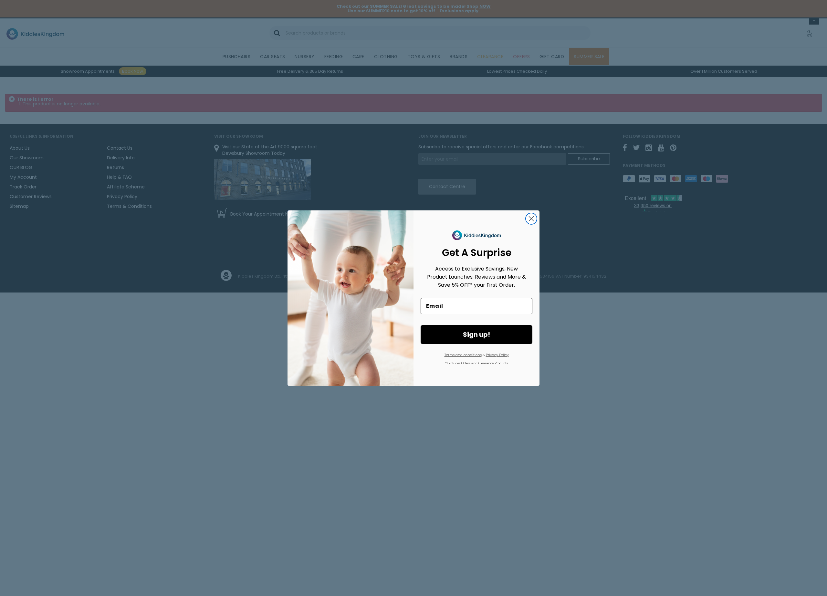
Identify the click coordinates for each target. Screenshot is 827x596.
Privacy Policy (497, 354)
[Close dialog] (531, 218)
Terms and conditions (463, 354)
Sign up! (476, 334)
